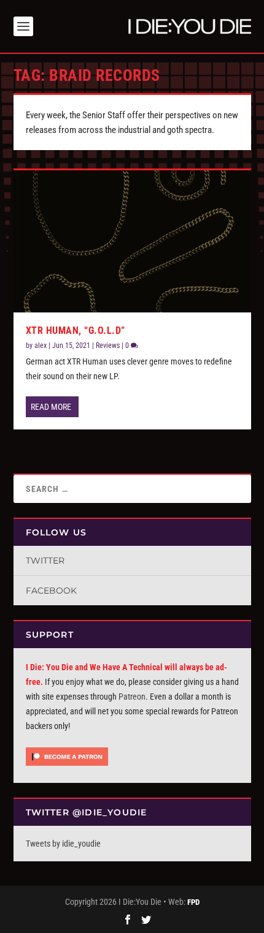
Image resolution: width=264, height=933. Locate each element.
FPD (193, 902)
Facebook (51, 590)
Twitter (45, 560)
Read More (51, 407)
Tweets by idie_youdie (63, 843)
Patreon (132, 696)
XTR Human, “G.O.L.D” (75, 330)
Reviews (108, 345)
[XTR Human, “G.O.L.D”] (132, 241)
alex (40, 345)
